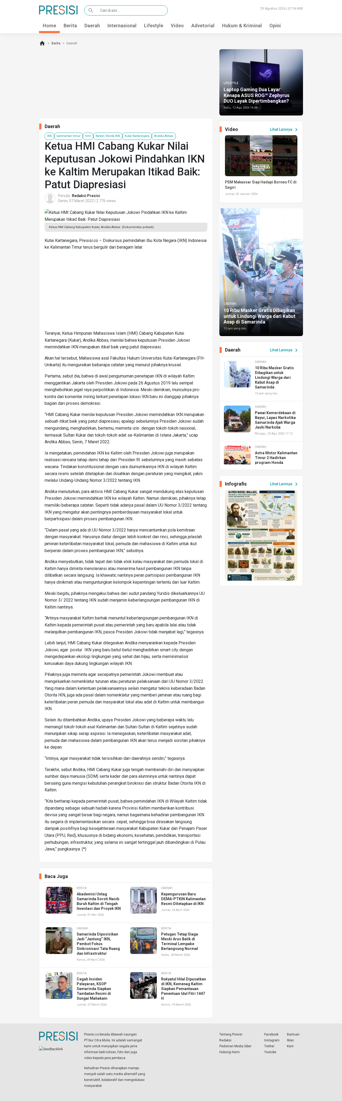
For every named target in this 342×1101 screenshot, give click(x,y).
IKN (49, 136)
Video (177, 25)
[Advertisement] (126, 292)
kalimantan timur (68, 136)
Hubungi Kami (229, 1052)
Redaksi (225, 1040)
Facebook (271, 1034)
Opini (275, 25)
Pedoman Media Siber (235, 1046)
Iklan (290, 1040)
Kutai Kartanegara (137, 136)
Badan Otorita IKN (108, 136)
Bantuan (293, 1034)
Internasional (122, 25)
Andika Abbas (163, 136)
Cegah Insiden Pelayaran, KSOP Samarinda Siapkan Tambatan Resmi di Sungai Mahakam (94, 988)
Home (49, 25)
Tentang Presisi (230, 1034)
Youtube (270, 1052)
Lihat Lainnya (285, 129)
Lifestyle (153, 25)
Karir (290, 1046)
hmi (88, 136)
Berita (70, 25)
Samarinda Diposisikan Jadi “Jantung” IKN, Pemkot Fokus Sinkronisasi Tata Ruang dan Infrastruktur (98, 944)
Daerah (92, 25)
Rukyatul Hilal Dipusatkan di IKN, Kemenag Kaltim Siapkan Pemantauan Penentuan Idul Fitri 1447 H (183, 988)
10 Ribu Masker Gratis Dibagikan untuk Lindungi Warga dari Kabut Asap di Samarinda (260, 316)
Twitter (269, 1046)
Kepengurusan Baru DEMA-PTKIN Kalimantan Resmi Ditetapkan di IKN (183, 899)
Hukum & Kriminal (242, 25)
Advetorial (203, 25)
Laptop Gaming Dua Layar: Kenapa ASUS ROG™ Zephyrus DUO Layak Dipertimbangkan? (256, 95)
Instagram (271, 1040)
